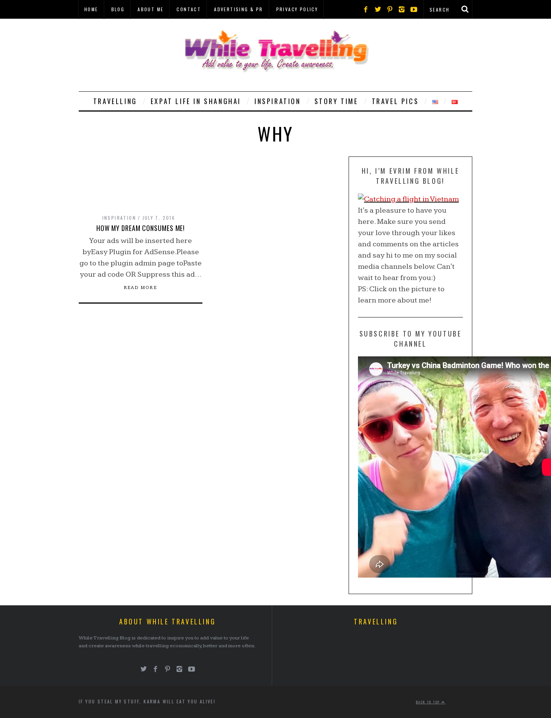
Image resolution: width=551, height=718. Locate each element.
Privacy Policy (297, 9)
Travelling (115, 101)
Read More (140, 288)
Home (91, 9)
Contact (189, 9)
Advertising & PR (238, 9)
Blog (118, 9)
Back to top (429, 702)
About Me (150, 9)
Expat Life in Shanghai (196, 101)
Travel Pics (395, 101)
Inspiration (278, 101)
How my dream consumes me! (140, 228)
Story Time (336, 101)
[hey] (408, 199)
